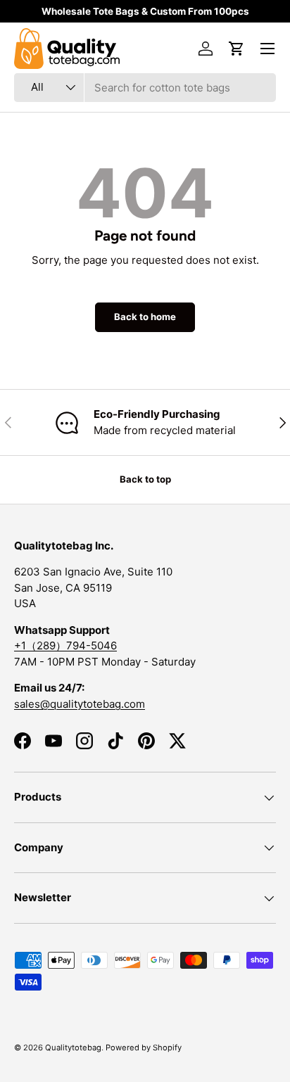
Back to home (145, 316)
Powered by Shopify (144, 1047)
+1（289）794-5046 (65, 645)
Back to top (145, 479)
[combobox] (145, 87)
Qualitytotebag (73, 1047)
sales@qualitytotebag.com (79, 704)
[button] (236, 48)
